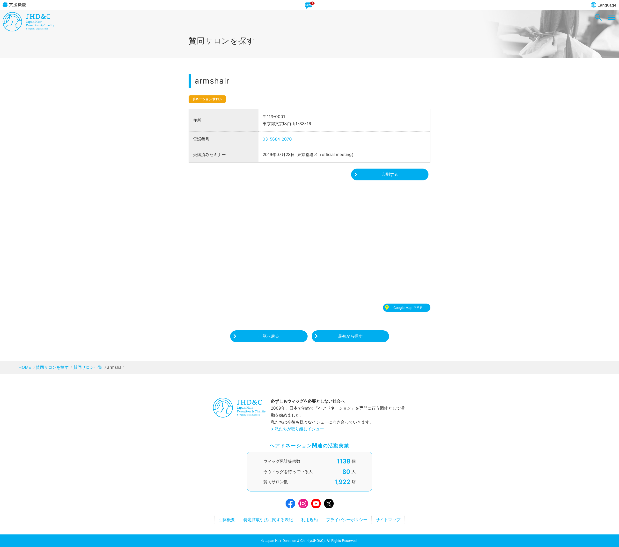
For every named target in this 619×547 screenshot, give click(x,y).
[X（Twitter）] (329, 505)
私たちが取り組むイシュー (299, 428)
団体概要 (227, 519)
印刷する (390, 174)
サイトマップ (388, 519)
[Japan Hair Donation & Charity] (28, 30)
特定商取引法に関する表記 (268, 519)
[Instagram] (303, 505)
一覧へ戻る (268, 336)
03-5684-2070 (277, 139)
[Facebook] (290, 505)
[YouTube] (316, 505)
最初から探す (350, 336)
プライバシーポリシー (346, 519)
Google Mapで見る (408, 307)
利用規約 (309, 519)
